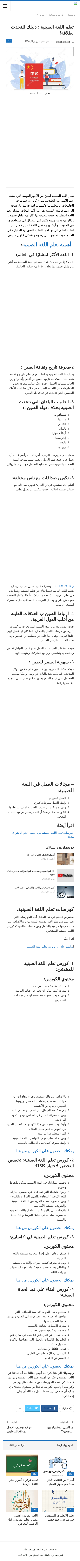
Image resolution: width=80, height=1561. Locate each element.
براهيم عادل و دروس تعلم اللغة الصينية (49, 946)
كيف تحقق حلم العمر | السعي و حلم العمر (34, 887)
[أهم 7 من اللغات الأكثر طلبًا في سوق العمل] (58, 1465)
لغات (9, 41)
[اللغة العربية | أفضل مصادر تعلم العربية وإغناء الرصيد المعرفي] (22, 1501)
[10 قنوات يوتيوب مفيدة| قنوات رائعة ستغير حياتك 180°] (65, 875)
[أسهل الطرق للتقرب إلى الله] (65, 859)
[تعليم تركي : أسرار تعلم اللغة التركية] (22, 1465)
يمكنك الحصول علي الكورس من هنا (45, 1151)
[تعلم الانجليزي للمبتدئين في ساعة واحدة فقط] (58, 1501)
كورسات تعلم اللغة (62, 832)
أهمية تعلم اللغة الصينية (46, 244)
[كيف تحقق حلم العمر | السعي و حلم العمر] (65, 892)
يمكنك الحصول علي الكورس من (48, 1280)
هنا (18, 1280)
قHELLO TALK (64, 586)
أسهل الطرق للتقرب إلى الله (41, 854)
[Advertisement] (40, 143)
